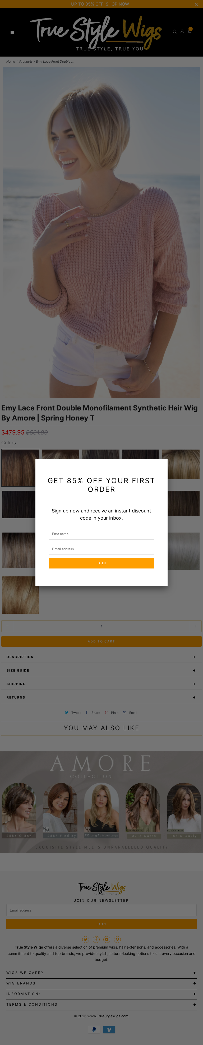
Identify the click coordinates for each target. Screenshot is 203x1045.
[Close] (160, 466)
